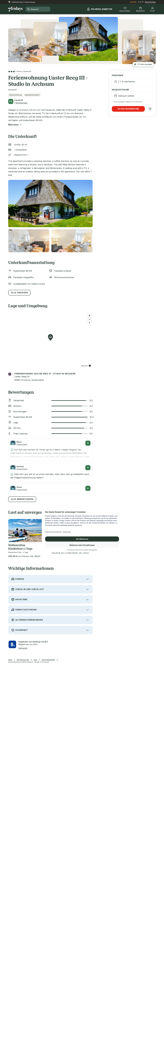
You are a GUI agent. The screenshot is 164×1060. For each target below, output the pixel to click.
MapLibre (84, 366)
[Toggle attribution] (89, 365)
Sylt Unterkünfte (48, 660)
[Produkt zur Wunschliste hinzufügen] (150, 109)
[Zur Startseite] (15, 9)
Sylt (35, 660)
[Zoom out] (89, 319)
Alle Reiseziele (23, 660)
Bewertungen (150, 2)
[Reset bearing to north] (89, 323)
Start (10, 660)
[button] (13, 124)
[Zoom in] (89, 315)
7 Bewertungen (20, 103)
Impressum (22, 648)
